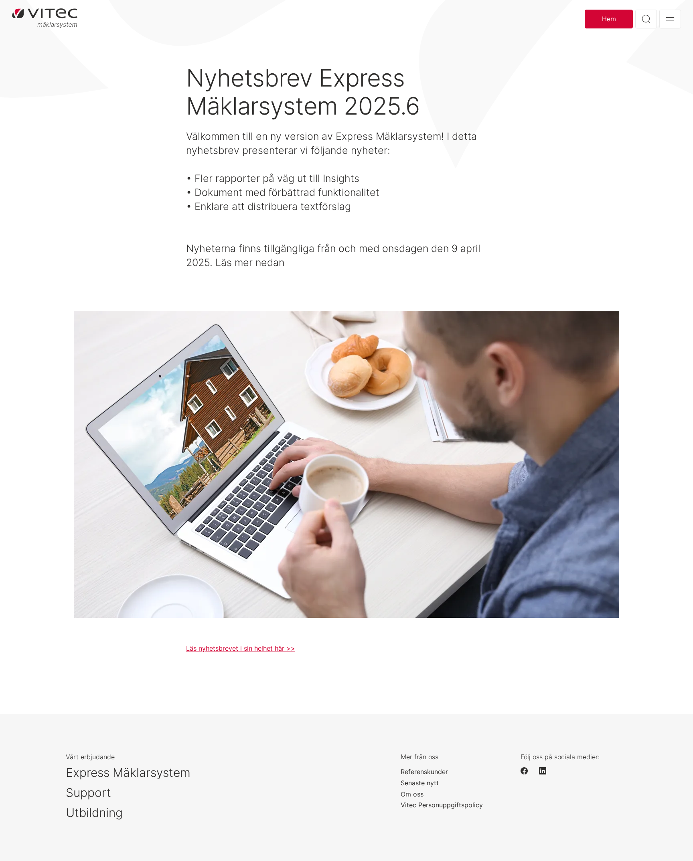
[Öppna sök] (646, 19)
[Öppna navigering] (670, 19)
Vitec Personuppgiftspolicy (442, 805)
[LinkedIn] (546, 770)
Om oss (412, 794)
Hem (609, 19)
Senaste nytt (420, 783)
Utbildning (94, 812)
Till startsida (44, 19)
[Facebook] (528, 770)
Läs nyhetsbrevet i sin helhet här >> (240, 648)
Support (88, 792)
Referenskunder (424, 772)
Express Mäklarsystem (128, 772)
